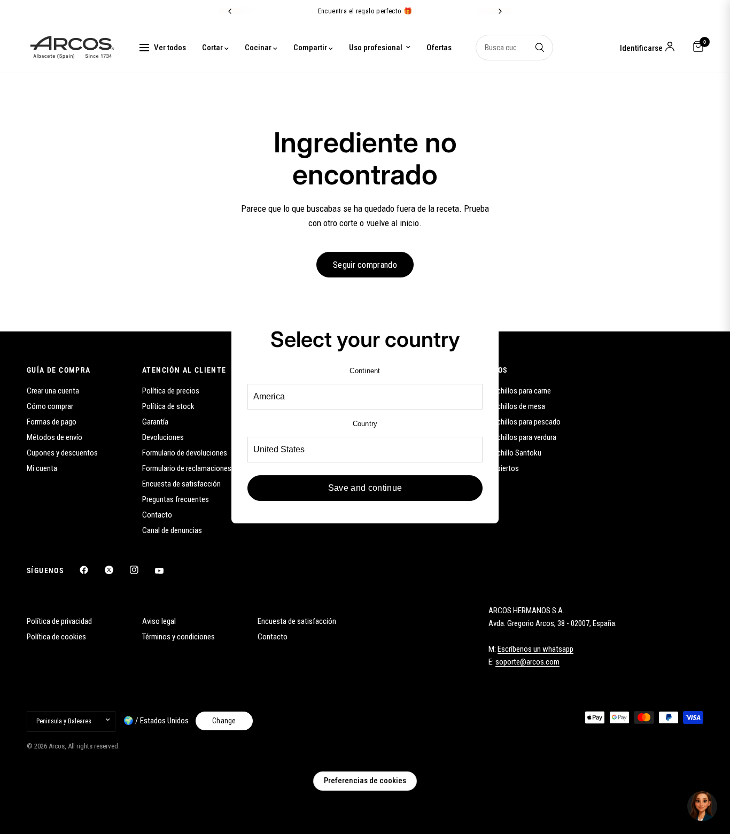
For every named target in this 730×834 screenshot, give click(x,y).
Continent (365, 371)
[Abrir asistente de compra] (702, 806)
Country (365, 424)
